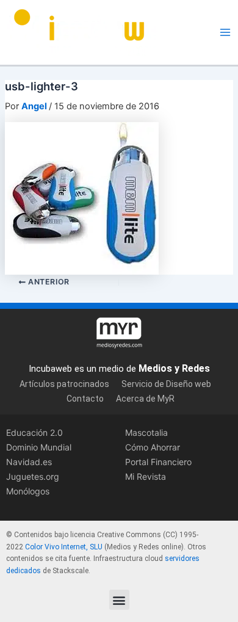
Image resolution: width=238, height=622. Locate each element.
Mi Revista (145, 476)
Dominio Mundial (38, 447)
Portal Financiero (158, 462)
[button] (119, 600)
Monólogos (27, 491)
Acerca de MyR (145, 398)
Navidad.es (29, 462)
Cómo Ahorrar (152, 447)
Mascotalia (146, 432)
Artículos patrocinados (64, 384)
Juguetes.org (32, 476)
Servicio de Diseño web (166, 384)
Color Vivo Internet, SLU (64, 547)
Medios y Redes (174, 368)
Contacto (85, 398)
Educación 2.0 (34, 432)
